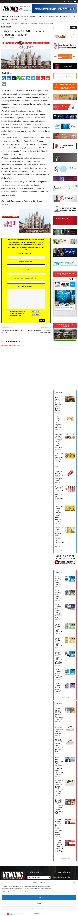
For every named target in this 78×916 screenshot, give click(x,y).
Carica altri (64, 551)
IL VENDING (13, 16)
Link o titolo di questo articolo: (26, 278)
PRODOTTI (60, 392)
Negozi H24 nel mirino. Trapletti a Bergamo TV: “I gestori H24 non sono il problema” (59, 787)
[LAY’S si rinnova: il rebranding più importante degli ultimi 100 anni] (70, 418)
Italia (8, 23)
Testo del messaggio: (26, 286)
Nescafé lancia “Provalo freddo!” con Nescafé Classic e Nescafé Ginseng (59, 403)
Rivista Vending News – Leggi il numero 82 (58, 594)
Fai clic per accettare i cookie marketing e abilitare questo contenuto (65, 334)
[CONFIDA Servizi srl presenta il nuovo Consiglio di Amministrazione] (70, 742)
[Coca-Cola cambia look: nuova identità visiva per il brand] (70, 473)
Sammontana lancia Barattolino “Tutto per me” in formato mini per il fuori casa (59, 440)
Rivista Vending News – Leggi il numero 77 (58, 673)
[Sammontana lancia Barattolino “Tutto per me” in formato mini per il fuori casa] (70, 436)
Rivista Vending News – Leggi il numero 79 (58, 642)
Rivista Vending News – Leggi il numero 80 (58, 628)
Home (3, 23)
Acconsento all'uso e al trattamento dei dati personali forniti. (17, 313)
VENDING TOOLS (53, 16)
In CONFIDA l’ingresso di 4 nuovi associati (59, 729)
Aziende (15, 23)
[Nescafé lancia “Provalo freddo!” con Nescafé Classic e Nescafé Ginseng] (70, 399)
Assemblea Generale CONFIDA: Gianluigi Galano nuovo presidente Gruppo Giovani (58, 826)
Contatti (5, 19)
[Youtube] (75, 1)
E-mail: (26, 270)
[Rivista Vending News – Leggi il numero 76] (70, 685)
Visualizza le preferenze (39, 909)
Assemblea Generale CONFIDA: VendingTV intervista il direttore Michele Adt (59, 846)
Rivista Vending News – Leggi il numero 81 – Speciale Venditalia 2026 (59, 611)
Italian (15, 19)
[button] (75, 882)
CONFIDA (59, 704)
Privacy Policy (57, 877)
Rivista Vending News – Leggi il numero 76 (58, 687)
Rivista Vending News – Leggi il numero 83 (58, 580)
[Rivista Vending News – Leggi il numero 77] (70, 671)
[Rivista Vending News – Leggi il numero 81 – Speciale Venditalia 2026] (70, 607)
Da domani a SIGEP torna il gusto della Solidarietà (39, 332)
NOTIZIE (23, 16)
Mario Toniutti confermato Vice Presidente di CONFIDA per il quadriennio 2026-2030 (59, 765)
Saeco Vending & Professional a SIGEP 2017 (12, 332)
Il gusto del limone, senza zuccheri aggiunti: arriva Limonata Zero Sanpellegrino (59, 535)
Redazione (4, 38)
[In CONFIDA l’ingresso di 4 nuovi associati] (70, 728)
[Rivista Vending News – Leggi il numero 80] (70, 626)
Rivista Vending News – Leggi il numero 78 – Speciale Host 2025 (59, 657)
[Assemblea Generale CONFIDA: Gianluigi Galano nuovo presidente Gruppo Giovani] (70, 821)
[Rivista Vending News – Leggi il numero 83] (70, 579)
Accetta (39, 898)
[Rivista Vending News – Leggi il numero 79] (70, 640)
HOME (4, 16)
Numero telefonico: (26, 261)
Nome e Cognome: (26, 253)
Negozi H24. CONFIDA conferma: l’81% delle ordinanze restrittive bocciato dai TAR (59, 806)
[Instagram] (65, 1)
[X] (71, 1)
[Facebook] (61, 1)
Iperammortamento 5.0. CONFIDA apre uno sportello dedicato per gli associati (59, 714)
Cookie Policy (37, 913)
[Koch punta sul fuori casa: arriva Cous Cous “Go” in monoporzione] (70, 455)
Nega (39, 903)
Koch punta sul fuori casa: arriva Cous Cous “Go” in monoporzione (59, 459)
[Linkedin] (68, 1)
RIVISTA (32, 16)
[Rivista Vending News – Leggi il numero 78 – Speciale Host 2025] (70, 654)
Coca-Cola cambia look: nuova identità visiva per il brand (59, 476)
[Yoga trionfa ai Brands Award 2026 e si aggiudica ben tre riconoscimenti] (70, 489)
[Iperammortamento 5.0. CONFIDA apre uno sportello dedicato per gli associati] (70, 710)
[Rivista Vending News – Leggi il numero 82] (70, 593)
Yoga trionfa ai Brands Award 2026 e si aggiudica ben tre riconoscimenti (59, 493)
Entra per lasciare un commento (10, 345)
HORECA (65, 16)
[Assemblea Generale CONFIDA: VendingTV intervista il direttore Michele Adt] (70, 843)
